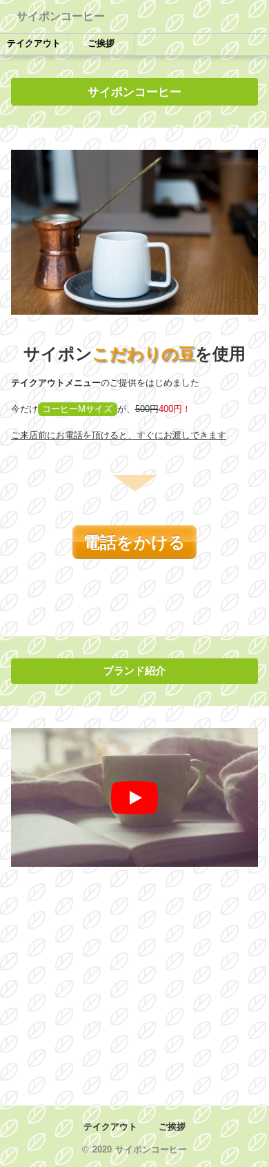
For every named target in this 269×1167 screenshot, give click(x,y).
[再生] (134, 797)
